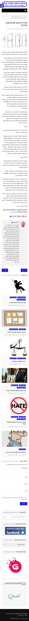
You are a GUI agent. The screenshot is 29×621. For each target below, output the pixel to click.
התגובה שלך (24, 468)
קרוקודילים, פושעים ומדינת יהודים (16, 452)
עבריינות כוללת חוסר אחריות (17, 303)
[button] (2, 6)
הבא (6, 270)
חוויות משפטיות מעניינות (19, 361)
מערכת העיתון (21, 305)
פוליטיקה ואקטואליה (21, 299)
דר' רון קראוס (23, 29)
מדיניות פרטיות (24, 618)
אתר (26, 491)
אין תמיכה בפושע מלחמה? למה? (16, 390)
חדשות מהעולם (14, 385)
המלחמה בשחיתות (21, 297)
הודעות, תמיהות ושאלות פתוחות (16, 332)
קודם (23, 270)
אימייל (25, 484)
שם (26, 477)
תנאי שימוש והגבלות (14, 618)
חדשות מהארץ (13, 297)
